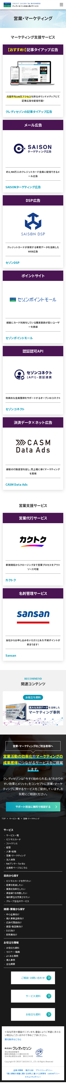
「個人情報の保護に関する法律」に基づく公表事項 (26, 1073)
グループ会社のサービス (17, 901)
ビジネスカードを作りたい (18, 880)
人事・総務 (11, 851)
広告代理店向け (14, 922)
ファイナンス (12, 843)
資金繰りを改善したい (16, 892)
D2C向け (10, 930)
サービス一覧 (14, 818)
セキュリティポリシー (33, 1077)
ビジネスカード (13, 839)
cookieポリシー (54, 1073)
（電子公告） (29, 1070)
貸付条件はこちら (13, 1039)
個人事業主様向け (15, 918)
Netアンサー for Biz (15, 863)
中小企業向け (12, 914)
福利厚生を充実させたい (18, 897)
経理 (8, 847)
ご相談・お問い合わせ (33, 978)
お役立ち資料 (12, 947)
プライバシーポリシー (44, 1070)
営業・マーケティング (31, 818)
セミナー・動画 (13, 951)
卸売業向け (11, 934)
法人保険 (10, 859)
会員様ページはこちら (16, 867)
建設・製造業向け (14, 926)
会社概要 (10, 963)
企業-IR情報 (18, 1070)
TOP (4, 818)
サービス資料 (33, 996)
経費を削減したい (14, 884)
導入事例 (10, 959)
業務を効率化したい (15, 888)
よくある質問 (12, 955)
